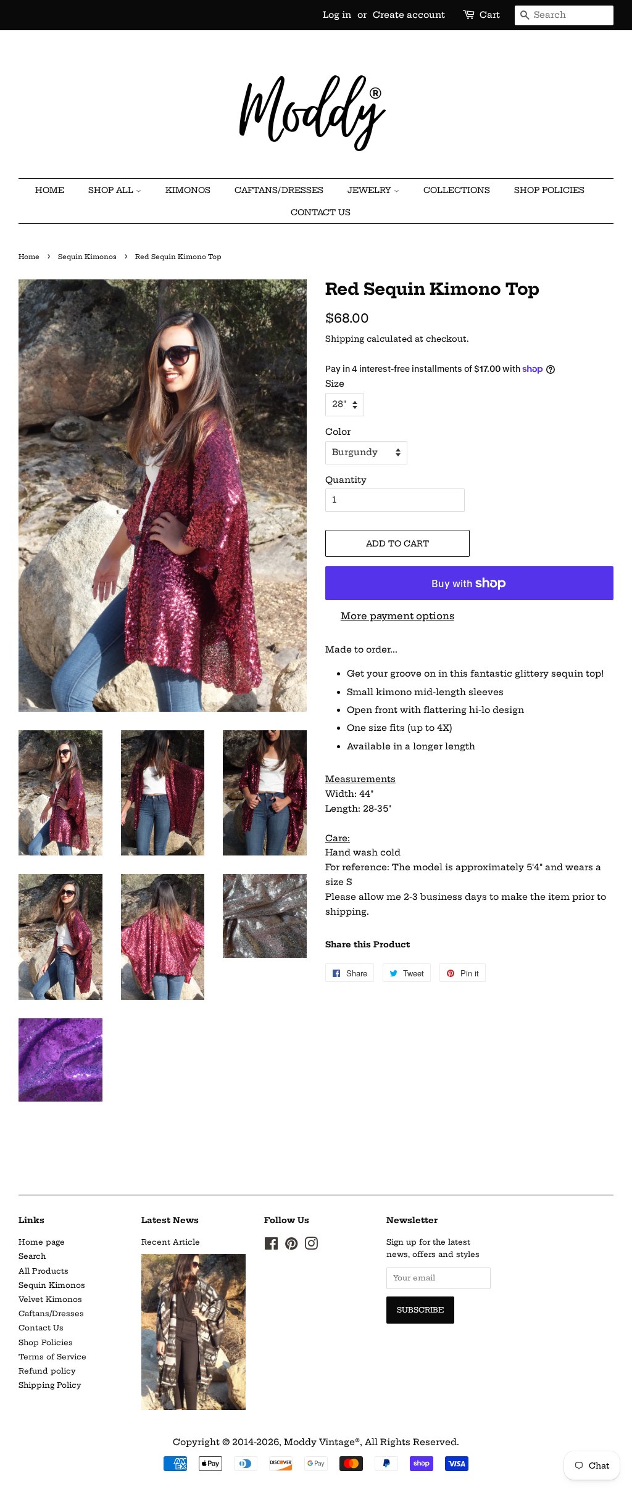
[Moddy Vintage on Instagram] (311, 1246)
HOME (49, 190)
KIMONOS (187, 190)
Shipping (344, 339)
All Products (44, 1271)
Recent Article (170, 1242)
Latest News (170, 1220)
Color (338, 431)
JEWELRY (370, 190)
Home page (42, 1242)
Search (32, 1256)
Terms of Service (52, 1356)
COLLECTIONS (456, 190)
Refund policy (47, 1370)
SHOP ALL (112, 190)
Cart (490, 14)
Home (29, 257)
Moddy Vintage (319, 1442)
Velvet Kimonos (50, 1299)
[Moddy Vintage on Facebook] (271, 1246)
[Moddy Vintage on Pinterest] (291, 1246)
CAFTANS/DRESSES (279, 190)
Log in (337, 14)
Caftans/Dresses (51, 1313)
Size (334, 383)
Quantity (346, 479)
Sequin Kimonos (87, 257)
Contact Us (321, 212)
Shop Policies (549, 190)
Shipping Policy (50, 1385)
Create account (409, 14)
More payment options (397, 616)
